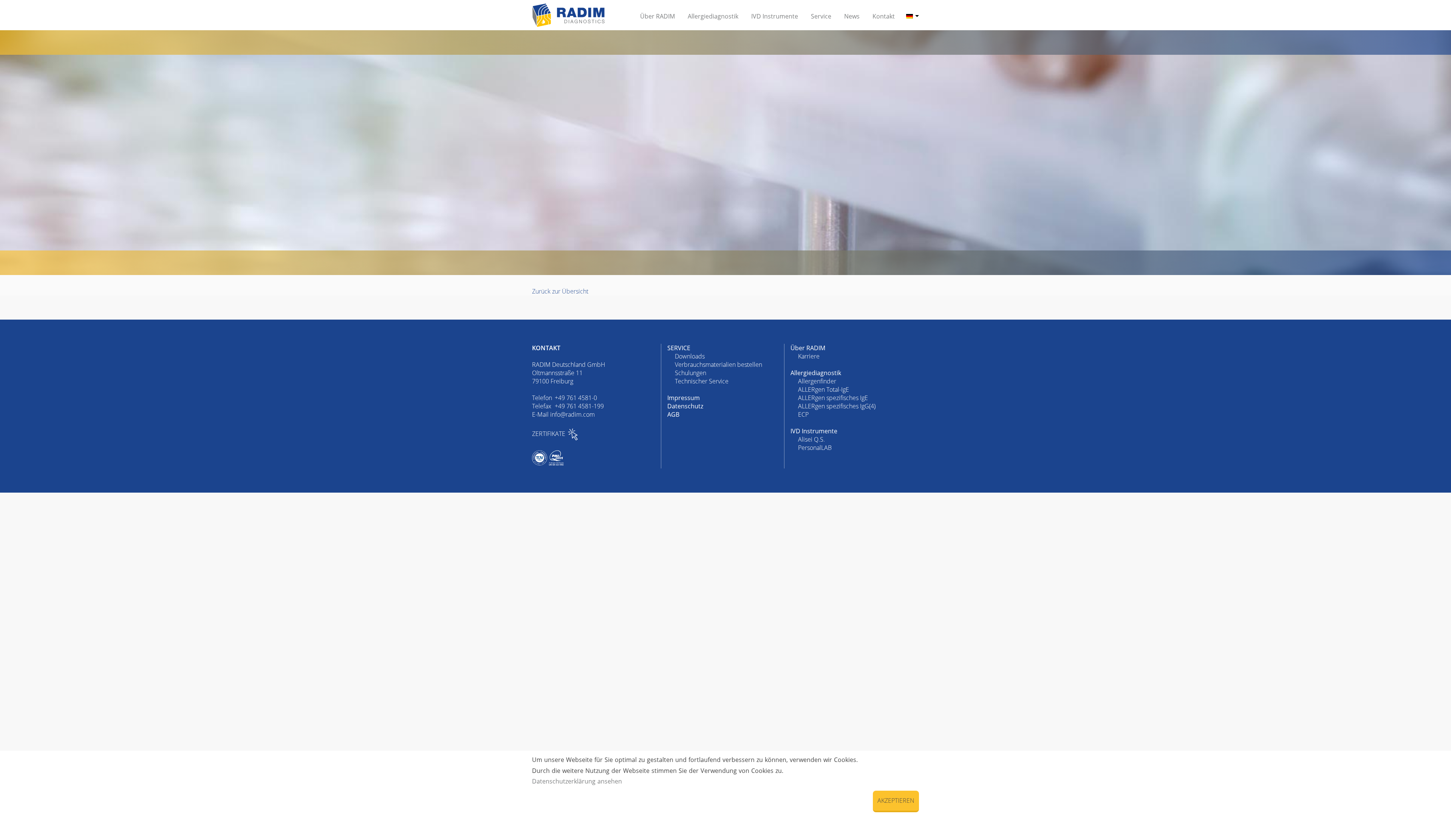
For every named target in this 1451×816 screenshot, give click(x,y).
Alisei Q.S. (811, 439)
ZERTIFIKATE (548, 434)
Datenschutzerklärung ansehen (577, 781)
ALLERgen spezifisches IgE (833, 398)
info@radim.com (572, 414)
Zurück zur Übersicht (560, 291)
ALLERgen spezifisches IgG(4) (837, 406)
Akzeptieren (895, 800)
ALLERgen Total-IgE (823, 389)
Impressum (683, 398)
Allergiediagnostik (815, 373)
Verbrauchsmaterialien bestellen (718, 364)
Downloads (690, 356)
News (852, 16)
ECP (803, 414)
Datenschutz (685, 406)
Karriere (809, 356)
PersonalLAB (815, 448)
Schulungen (690, 373)
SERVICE (678, 348)
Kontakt (883, 16)
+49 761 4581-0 (576, 398)
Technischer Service (702, 381)
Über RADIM (807, 348)
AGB (673, 414)
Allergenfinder (817, 381)
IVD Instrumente (813, 431)
